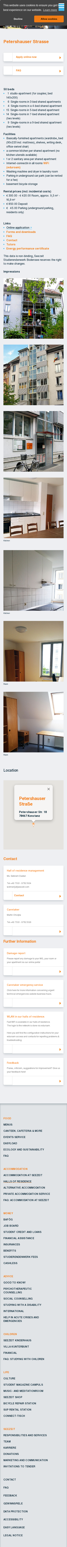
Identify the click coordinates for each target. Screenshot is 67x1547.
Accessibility (13, 1519)
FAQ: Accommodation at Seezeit (26, 1200)
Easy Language (14, 1527)
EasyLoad (10, 1143)
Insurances (11, 1244)
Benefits (9, 1251)
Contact (11, 240)
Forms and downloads (21, 232)
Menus (7, 1125)
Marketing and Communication (25, 1460)
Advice (8, 1276)
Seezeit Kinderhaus (17, 1340)
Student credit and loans (22, 1232)
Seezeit (9, 1429)
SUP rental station (17, 1410)
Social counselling (18, 1299)
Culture (9, 1378)
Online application (17, 227)
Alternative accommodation (24, 1188)
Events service (14, 1137)
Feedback (10, 1496)
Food (7, 1118)
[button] (33, 825)
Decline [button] (18, 18)
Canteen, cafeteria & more (22, 1131)
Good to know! (14, 1283)
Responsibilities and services (25, 1435)
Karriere (9, 1448)
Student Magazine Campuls (23, 1385)
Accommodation (15, 1169)
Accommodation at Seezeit (22, 1175)
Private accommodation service (26, 1194)
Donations (11, 1454)
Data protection (15, 1511)
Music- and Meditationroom (23, 1391)
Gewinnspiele (13, 1503)
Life (6, 1372)
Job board (10, 1226)
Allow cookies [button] (49, 18)
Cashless (10, 1263)
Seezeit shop (12, 1397)
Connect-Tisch (14, 1416)
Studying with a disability (22, 1305)
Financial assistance (18, 1238)
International (13, 1311)
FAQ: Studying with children (23, 1359)
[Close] (48, 789)
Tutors (10, 244)
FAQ (9, 236)
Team (7, 1442)
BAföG (8, 1220)
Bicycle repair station (19, 1403)
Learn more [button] (50, 9)
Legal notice (13, 1535)
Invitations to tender (19, 1466)
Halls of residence (17, 1181)
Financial (10, 1353)
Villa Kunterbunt (16, 1347)
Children (10, 1334)
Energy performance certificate (27, 248)
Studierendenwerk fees (20, 1257)
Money (8, 1213)
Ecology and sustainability (23, 1150)
